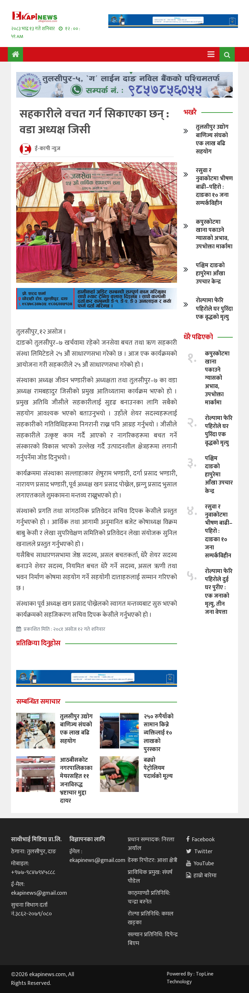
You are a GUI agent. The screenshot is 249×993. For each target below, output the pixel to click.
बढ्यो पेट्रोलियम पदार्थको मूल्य (158, 768)
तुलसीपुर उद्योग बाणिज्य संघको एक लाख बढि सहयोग (76, 729)
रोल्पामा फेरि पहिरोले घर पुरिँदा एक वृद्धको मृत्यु (214, 309)
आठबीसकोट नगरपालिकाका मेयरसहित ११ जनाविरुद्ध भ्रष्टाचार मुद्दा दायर (76, 780)
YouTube (204, 863)
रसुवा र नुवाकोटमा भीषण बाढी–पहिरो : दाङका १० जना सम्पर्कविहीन (214, 187)
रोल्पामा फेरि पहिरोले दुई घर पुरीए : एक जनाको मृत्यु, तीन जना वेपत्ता (218, 592)
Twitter (203, 851)
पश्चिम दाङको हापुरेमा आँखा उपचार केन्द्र (210, 274)
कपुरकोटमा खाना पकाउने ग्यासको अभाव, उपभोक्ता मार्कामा (214, 234)
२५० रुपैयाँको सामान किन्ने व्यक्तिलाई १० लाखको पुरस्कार (158, 733)
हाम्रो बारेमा (205, 875)
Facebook (203, 839)
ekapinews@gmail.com (39, 893)
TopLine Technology (190, 978)
